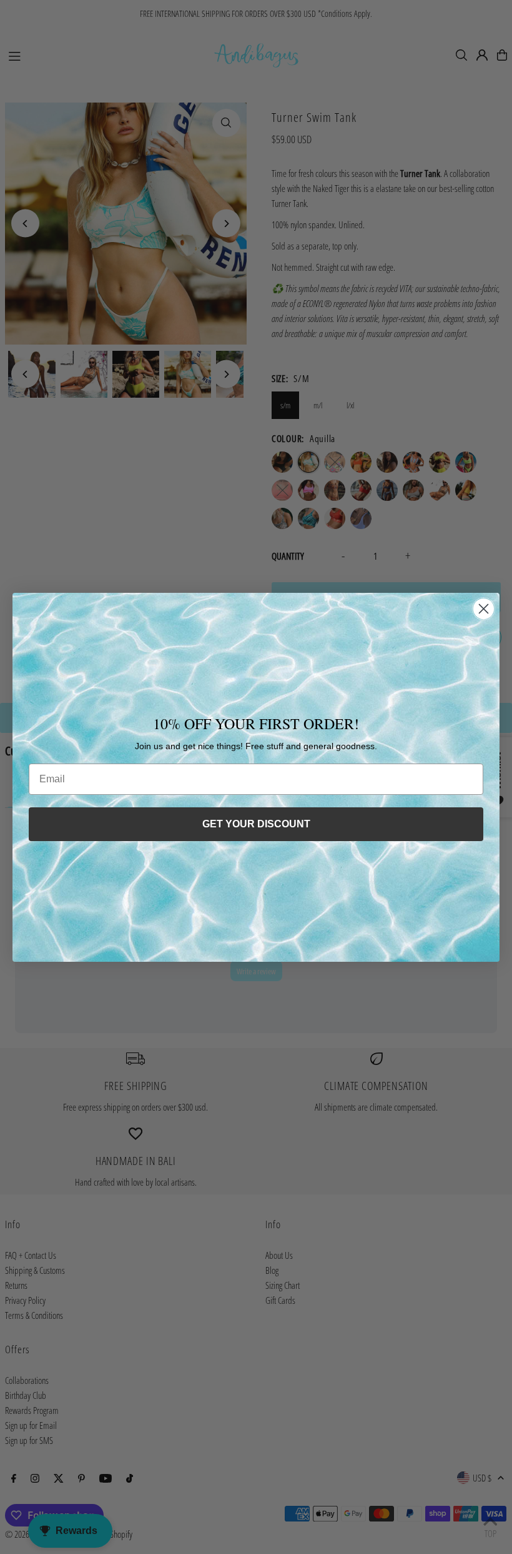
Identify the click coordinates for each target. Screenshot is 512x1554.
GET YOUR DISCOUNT (256, 824)
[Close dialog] (484, 609)
